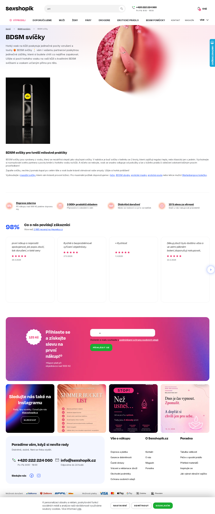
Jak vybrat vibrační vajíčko (193, 473)
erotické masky (139, 175)
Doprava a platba (119, 451)
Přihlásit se (101, 347)
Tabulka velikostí (188, 451)
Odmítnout (141, 505)
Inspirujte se (186, 468)
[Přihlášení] (186, 8)
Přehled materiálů (189, 462)
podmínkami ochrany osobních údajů (138, 340)
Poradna (149, 468)
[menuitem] (17, 20)
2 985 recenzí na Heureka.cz (48, 229)
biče (112, 175)
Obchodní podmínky (121, 473)
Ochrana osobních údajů (123, 479)
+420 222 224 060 (146, 7)
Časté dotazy (117, 462)
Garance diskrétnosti (121, 457)
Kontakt (149, 451)
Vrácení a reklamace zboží (124, 468)
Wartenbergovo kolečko (194, 175)
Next (210, 269)
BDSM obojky (123, 175)
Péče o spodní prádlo (191, 457)
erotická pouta (155, 175)
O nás (148, 457)
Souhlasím (163, 505)
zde (79, 508)
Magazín (149, 462)
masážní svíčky (27, 175)
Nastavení (120, 505)
